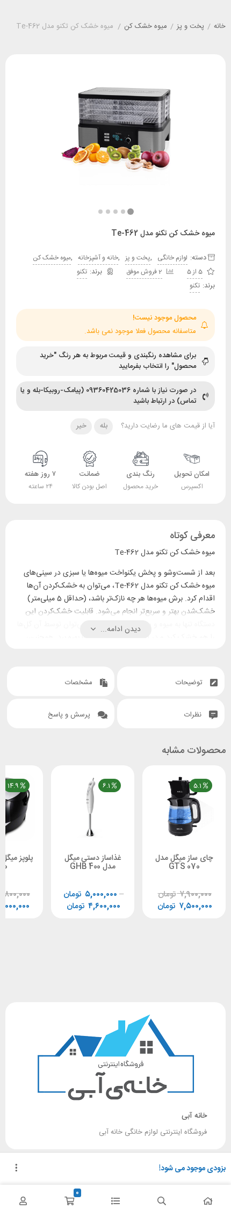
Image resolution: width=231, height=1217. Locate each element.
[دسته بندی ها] (115, 1201)
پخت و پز (190, 26)
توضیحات (190, 683)
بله (103, 426)
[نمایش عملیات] (16, 1168)
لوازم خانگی (172, 257)
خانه (220, 26)
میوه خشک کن (145, 26)
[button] (100, 211)
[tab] (171, 681)
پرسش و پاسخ (70, 715)
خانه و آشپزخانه (98, 257)
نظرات (194, 715)
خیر (81, 426)
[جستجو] (162, 1201)
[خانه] (208, 1201)
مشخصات (80, 683)
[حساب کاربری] (23, 1201)
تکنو (82, 271)
